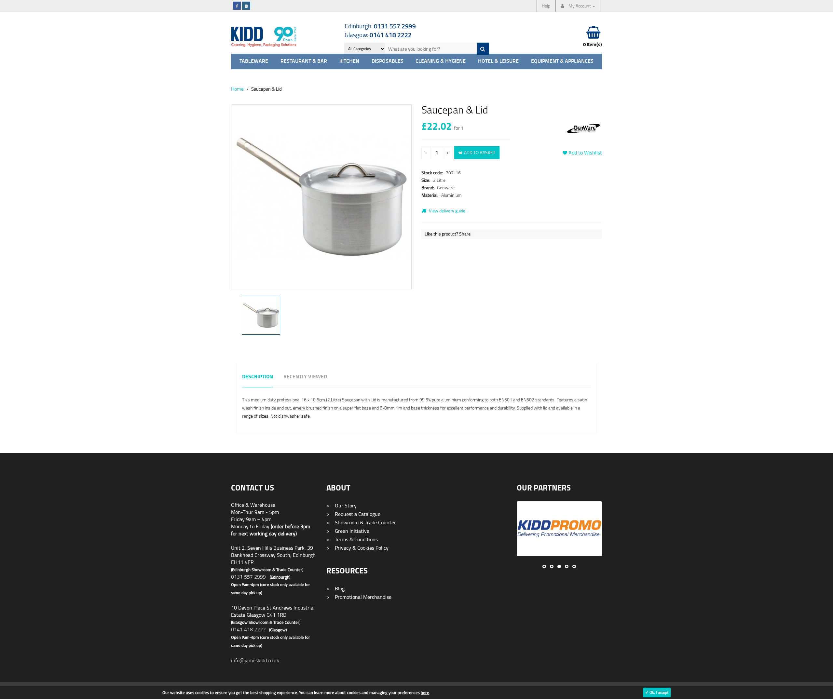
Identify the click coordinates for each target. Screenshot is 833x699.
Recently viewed (305, 377)
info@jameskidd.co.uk (255, 660)
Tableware (253, 61)
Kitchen (349, 61)
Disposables (387, 61)
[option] (321, 200)
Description (257, 377)
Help (546, 6)
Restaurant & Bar (303, 61)
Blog (335, 588)
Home (237, 89)
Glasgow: (378, 34)
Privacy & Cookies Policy (357, 547)
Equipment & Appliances (562, 61)
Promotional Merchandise (358, 596)
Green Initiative (347, 530)
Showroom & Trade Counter (361, 522)
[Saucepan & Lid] (321, 196)
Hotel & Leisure (498, 61)
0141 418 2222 (248, 629)
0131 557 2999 (248, 576)
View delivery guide (446, 211)
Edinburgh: (380, 25)
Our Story (341, 505)
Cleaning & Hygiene (441, 61)
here (425, 692)
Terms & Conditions (352, 539)
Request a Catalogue (353, 514)
